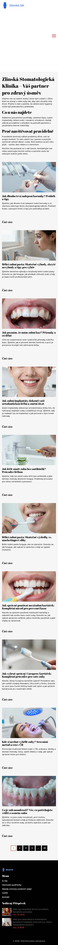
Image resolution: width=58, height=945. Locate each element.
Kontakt (5, 897)
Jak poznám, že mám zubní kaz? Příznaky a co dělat (29, 334)
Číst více (7, 222)
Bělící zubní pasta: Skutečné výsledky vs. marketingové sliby (27, 539)
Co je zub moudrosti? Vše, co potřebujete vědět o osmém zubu (27, 812)
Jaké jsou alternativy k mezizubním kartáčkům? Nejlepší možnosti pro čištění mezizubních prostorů (32, 922)
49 (44, 848)
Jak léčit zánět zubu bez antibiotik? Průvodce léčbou (24, 470)
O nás (4, 881)
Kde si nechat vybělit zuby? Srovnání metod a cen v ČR (25, 743)
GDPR (5, 893)
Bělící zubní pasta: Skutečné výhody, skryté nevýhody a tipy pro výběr (29, 266)
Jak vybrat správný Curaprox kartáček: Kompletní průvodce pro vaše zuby (26, 675)
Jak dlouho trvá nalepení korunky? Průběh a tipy (28, 198)
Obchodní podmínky (11, 885)
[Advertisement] (29, 40)
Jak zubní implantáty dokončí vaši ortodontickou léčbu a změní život (23, 402)
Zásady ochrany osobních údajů (17, 889)
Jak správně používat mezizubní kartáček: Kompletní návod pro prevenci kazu (28, 607)
